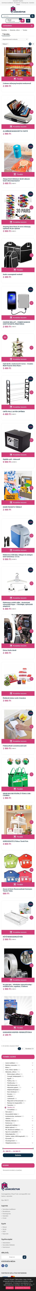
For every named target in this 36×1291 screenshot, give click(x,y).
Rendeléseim (17, 2)
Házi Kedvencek (12, 1085)
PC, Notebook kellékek (12, 1129)
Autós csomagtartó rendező (12, 274)
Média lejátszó (9, 1127)
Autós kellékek (10, 1063)
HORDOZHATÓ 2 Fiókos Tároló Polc (15, 841)
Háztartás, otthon (15, 30)
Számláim (31, 2)
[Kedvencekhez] (31, 64)
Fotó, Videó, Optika (11, 1069)
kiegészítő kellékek (11, 1125)
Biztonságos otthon (13, 1074)
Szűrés (18, 1155)
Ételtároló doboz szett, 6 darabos (14, 698)
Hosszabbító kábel (11, 1114)
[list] (33, 44)
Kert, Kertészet (12, 1092)
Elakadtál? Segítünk (18, 1)
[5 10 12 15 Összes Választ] (5, 44)
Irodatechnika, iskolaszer (13, 1116)
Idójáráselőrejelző (12, 1089)
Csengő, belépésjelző (14, 1076)
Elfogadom (10, 1288)
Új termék (8, 1138)
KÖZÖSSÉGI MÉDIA (8, 1261)
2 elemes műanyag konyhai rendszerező (17, 83)
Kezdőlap (4, 30)
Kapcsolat (5, 1233)
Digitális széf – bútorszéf (11, 459)
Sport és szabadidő (11, 1132)
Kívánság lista (24, 2)
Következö (28, 1048)
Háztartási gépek (12, 1087)
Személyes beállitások (7, 2)
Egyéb (9, 1078)
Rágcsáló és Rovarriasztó (15, 1100)
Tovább (20, 79)
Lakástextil (10, 1098)
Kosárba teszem (19, 127)
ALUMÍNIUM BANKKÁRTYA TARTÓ (15, 131)
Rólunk (5, 1227)
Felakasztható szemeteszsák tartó (14, 746)
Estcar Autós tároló (9, 650)
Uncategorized (10, 1140)
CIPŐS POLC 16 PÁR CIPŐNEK (14, 411)
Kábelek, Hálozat (10, 1120)
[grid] (30, 44)
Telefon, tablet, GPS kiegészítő (15, 1136)
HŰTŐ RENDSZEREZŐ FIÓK (13, 937)
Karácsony (8, 1123)
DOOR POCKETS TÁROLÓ (12, 507)
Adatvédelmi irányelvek (22, 1288)
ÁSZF (4, 1231)
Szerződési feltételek (9, 1245)
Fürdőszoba (11, 1083)
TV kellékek (10, 1109)
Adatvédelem (6, 1242)
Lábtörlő (10, 1096)
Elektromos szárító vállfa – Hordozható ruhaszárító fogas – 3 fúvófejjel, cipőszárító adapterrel (18, 604)
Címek (18, 4)
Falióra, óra (10, 1080)
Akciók (4, 1229)
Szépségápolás (10, 1134)
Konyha (9, 1094)
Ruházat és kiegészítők (14, 1103)
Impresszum (6, 1247)
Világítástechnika (10, 1143)
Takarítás (10, 1105)
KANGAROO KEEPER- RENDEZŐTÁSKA (17, 1032)
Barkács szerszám (11, 1065)
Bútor (7, 1067)
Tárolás (9, 1107)
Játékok (7, 1118)
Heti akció (8, 1112)
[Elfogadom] (34, 1284)
